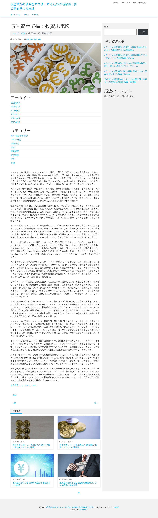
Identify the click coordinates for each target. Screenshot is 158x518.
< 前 (14, 403)
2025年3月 (15, 122)
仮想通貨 (15, 144)
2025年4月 (15, 118)
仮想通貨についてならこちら (23, 385)
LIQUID (116, 507)
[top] (79, 493)
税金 (13, 159)
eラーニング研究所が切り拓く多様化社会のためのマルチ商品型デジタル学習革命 (125, 48)
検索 (106, 26)
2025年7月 (15, 107)
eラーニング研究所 (19, 136)
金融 (39, 39)
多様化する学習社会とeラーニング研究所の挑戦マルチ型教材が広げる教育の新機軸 (125, 80)
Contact (35, 15)
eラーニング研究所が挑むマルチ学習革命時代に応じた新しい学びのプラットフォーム (125, 64)
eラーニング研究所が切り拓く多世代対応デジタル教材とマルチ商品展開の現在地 (125, 56)
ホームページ (15, 15)
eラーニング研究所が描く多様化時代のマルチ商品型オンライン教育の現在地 (125, 72)
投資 (27, 39)
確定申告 (15, 155)
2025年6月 (15, 111)
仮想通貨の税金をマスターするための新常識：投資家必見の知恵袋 (69, 507)
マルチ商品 (16, 140)
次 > (96, 403)
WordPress (83, 509)
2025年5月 (15, 114)
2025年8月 (15, 103)
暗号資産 (33, 39)
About (26, 15)
